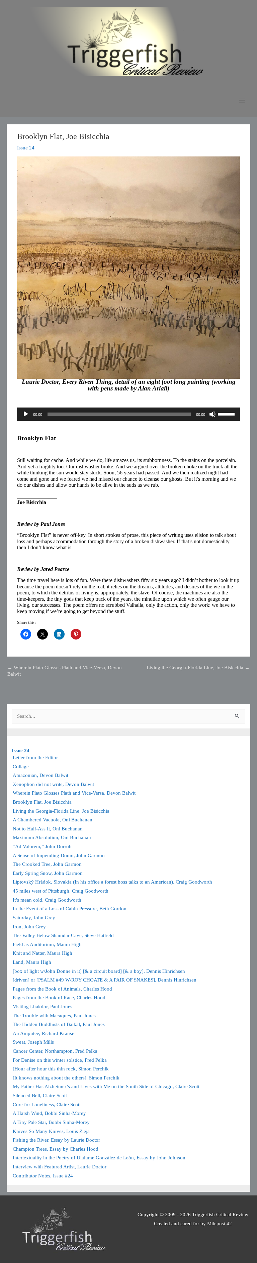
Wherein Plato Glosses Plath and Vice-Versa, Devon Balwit (64, 670)
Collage (21, 766)
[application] (128, 414)
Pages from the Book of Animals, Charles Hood (62, 989)
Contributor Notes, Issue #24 (43, 1175)
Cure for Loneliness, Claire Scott (47, 1104)
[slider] (227, 414)
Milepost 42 (219, 1223)
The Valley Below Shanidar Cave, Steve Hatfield (63, 935)
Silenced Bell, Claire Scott (40, 1095)
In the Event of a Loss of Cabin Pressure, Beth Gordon (69, 908)
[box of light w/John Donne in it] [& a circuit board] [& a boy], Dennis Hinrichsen (99, 971)
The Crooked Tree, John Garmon (47, 864)
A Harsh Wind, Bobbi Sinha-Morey (49, 1113)
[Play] (25, 414)
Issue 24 (25, 147)
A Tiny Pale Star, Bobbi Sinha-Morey (51, 1122)
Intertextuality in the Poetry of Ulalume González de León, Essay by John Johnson (99, 1157)
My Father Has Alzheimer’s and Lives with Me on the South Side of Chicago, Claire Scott (106, 1086)
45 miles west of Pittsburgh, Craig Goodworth (60, 891)
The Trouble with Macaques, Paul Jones (54, 1015)
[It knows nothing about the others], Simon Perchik (66, 1077)
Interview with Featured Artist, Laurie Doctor (59, 1166)
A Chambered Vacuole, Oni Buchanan (52, 819)
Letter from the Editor (35, 757)
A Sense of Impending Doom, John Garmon (59, 855)
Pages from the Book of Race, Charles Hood (59, 997)
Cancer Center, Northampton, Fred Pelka (55, 1051)
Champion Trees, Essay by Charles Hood (55, 1149)
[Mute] (212, 414)
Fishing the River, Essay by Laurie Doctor (56, 1140)
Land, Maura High (32, 962)
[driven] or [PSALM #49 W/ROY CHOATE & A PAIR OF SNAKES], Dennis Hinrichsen (104, 980)
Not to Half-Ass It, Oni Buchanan (48, 828)
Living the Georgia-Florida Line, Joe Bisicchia (198, 667)
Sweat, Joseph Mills (33, 1042)
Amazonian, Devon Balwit (40, 775)
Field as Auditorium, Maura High (47, 944)
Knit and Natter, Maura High (42, 953)
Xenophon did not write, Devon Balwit (53, 784)
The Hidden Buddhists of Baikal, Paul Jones (59, 1024)
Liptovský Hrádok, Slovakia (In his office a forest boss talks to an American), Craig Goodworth (112, 882)
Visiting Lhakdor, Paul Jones (42, 1006)
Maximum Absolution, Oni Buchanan (52, 837)
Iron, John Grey (29, 926)
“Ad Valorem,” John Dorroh (42, 846)
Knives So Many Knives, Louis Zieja (51, 1131)
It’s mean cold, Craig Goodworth (47, 900)
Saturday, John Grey (34, 917)
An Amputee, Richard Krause (43, 1033)
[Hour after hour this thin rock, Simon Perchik (61, 1068)
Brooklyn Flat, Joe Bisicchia (42, 802)
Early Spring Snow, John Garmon (48, 873)
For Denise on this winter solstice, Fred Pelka (60, 1060)
